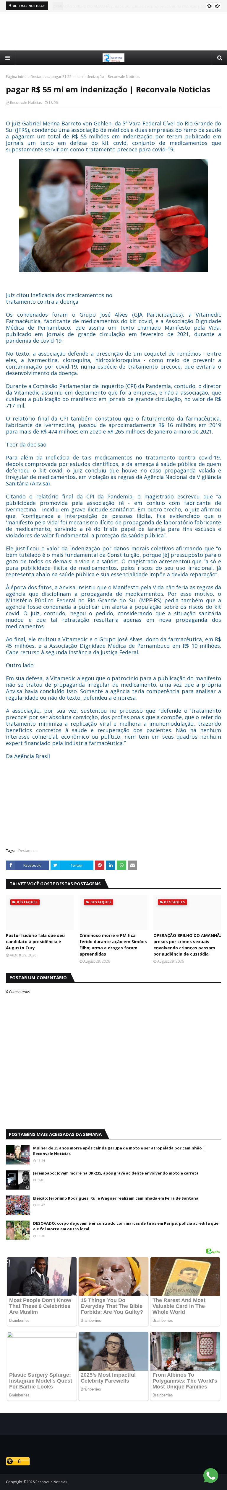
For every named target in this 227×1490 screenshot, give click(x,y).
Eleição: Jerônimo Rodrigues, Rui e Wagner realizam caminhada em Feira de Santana (115, 1198)
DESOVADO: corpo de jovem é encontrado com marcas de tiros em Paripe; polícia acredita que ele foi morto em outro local (125, 1226)
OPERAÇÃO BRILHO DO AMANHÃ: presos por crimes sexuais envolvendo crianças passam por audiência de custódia (187, 945)
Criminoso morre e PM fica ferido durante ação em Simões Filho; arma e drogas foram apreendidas (113, 945)
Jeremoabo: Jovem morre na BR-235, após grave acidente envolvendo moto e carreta (116, 1173)
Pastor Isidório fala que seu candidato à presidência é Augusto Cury (35, 942)
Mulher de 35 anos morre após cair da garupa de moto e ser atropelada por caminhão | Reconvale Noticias (119, 1151)
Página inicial (16, 76)
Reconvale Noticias (26, 102)
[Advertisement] (113, 31)
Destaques (39, 76)
